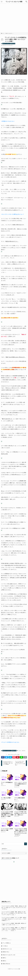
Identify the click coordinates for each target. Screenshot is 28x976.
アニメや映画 (7, 943)
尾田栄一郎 (6, 951)
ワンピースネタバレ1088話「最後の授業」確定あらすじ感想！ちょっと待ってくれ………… (14, 924)
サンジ (19, 750)
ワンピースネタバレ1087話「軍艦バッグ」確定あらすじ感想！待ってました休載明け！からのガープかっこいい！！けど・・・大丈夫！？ (14, 929)
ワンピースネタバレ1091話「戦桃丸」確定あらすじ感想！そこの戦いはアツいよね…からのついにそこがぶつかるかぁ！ (14, 907)
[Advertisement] (14, 18)
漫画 (4, 960)
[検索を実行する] (25, 844)
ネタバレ (23, 750)
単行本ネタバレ (7, 948)
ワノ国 (5, 945)
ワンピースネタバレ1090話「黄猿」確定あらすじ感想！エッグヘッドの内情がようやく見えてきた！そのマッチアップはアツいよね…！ (14, 913)
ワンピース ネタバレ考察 (14, 1)
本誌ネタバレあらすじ (6, 43)
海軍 (4, 957)
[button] (26, 1)
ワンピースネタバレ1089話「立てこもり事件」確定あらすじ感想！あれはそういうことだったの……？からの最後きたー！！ (14, 919)
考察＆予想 (13, 43)
